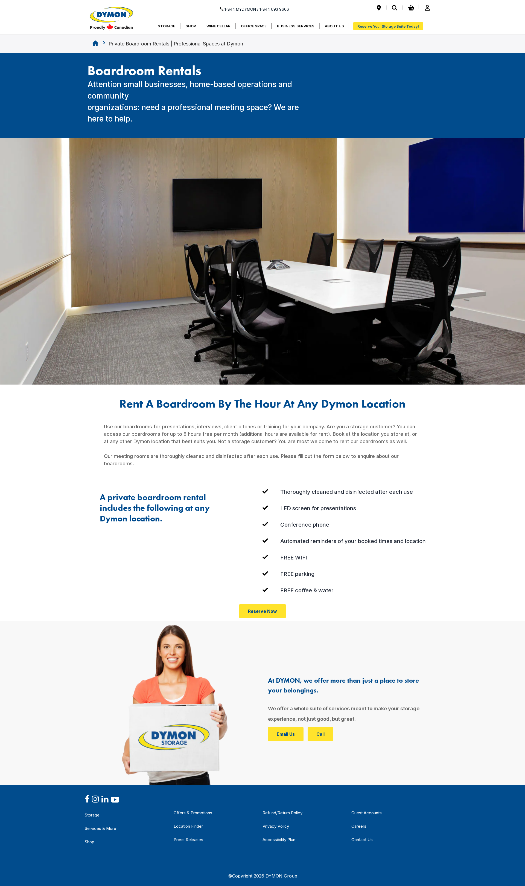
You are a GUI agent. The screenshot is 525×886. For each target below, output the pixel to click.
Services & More (100, 828)
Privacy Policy (275, 826)
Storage (92, 815)
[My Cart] (410, 8)
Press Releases (188, 839)
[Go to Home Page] (95, 44)
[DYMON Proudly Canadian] (111, 16)
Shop (89, 841)
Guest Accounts (366, 812)
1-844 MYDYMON (256, 9)
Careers (358, 826)
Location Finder (188, 826)
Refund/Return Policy (282, 812)
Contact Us (362, 839)
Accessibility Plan (278, 839)
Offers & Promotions (193, 812)
